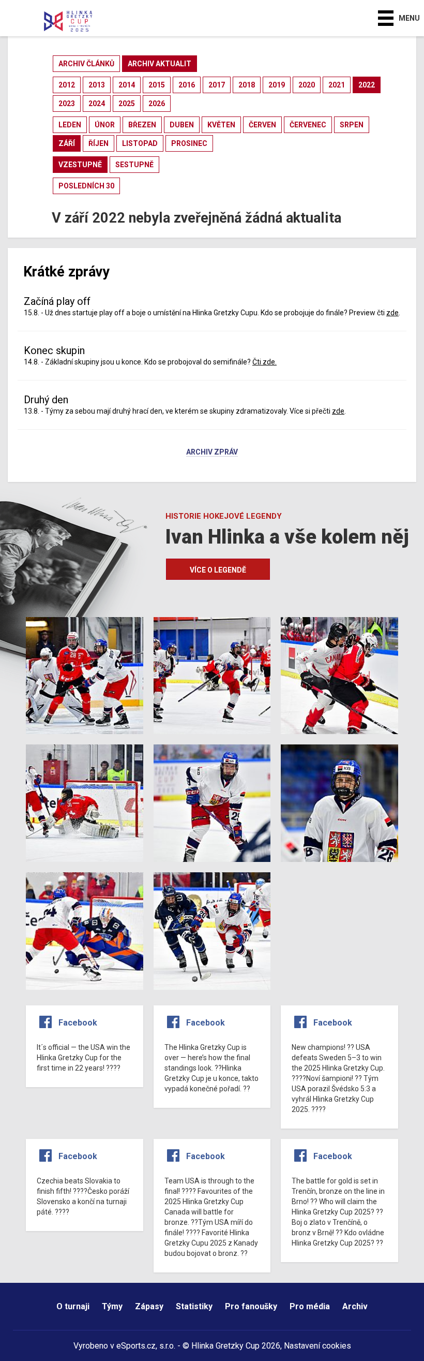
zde (392, 313)
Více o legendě (218, 570)
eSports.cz (136, 1346)
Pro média (310, 1306)
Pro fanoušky (251, 1306)
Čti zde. (264, 362)
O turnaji (72, 1306)
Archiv (355, 1306)
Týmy (112, 1306)
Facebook (77, 1023)
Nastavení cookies (317, 1346)
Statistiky (194, 1306)
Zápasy (149, 1306)
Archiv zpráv (212, 452)
